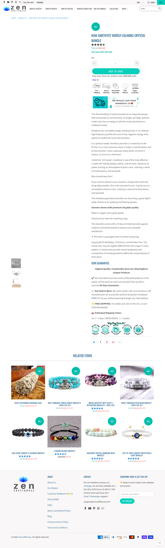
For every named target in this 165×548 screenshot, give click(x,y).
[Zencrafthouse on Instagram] (16, 2)
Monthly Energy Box (84, 8)
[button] (98, 44)
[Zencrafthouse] (14, 9)
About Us (51, 482)
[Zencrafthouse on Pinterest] (12, 2)
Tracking (40, 2)
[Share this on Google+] (113, 341)
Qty (92, 58)
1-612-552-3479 (28, 2)
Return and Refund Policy (59, 510)
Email (86, 496)
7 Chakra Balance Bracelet (64, 432)
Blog (49, 516)
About (124, 8)
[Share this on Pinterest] (107, 341)
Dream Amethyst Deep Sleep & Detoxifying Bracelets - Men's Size (101, 382)
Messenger (95, 496)
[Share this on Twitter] (94, 341)
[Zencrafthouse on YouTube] (8, 2)
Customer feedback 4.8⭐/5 (60, 493)
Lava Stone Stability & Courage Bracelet (28, 433)
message (88, 485)
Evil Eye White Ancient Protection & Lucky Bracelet (137, 433)
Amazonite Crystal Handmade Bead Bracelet (101, 433)
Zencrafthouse (24, 537)
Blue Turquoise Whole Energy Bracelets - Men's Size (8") (64, 382)
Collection (114, 8)
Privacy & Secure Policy (57, 522)
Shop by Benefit (51, 8)
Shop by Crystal (67, 8)
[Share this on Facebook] (100, 341)
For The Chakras (100, 8)
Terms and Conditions (57, 527)
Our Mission (52, 488)
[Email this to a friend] (119, 341)
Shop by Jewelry (35, 8)
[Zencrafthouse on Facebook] (4, 2)
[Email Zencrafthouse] (20, 2)
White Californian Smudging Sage (28, 382)
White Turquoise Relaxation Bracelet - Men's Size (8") (137, 382)
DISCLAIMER (53, 499)
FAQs (49, 505)
